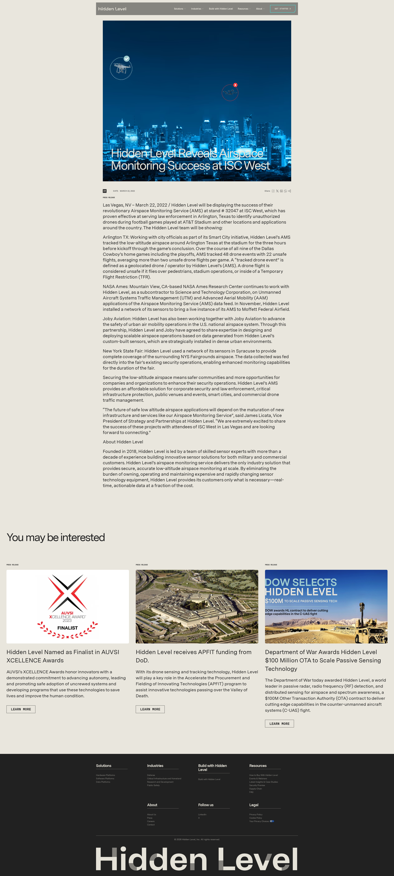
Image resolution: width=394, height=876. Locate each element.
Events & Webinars (258, 778)
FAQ (251, 792)
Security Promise (257, 785)
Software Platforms (105, 778)
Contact (151, 825)
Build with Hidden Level (221, 9)
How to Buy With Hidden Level (263, 775)
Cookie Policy (255, 818)
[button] (180, 8)
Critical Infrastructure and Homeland (164, 778)
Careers (151, 821)
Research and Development (160, 782)
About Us (151, 814)
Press (149, 818)
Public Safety (153, 785)
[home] (112, 9)
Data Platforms (103, 782)
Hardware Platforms (105, 775)
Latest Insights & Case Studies (263, 782)
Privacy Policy (255, 814)
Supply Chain (255, 789)
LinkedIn (202, 814)
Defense (151, 775)
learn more (21, 709)
